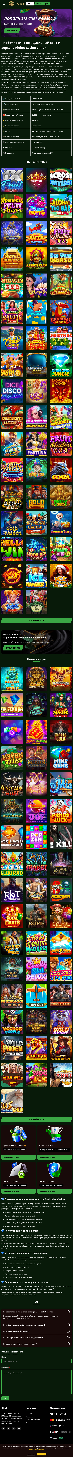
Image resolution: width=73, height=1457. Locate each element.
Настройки (31, 1454)
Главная (29, 1413)
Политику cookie (66, 1448)
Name (3, 1357)
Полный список (36, 620)
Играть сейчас (13, 648)
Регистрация (42, 3)
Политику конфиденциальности (36, 1449)
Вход (30, 3)
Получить (12, 30)
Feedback (5, 1368)
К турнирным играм (11, 1157)
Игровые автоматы (33, 1423)
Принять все (41, 1454)
